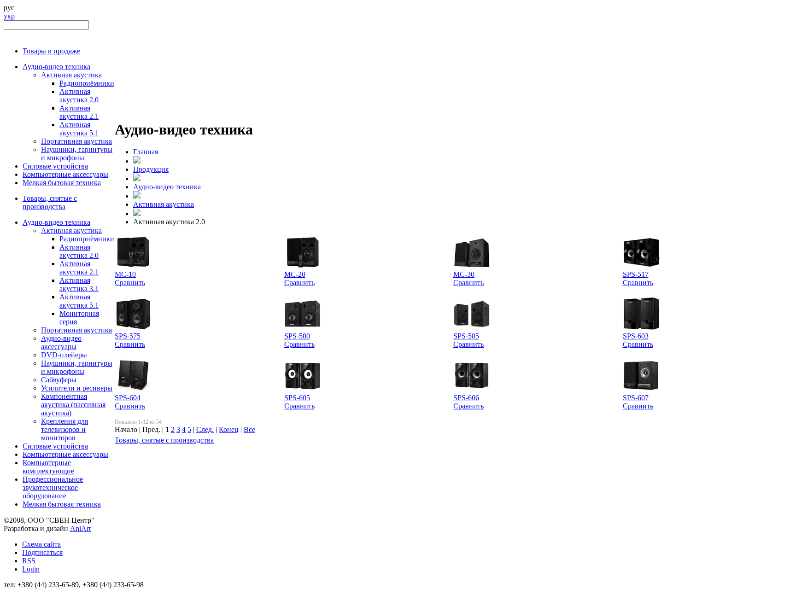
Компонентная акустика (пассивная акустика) (73, 404)
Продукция (151, 169)
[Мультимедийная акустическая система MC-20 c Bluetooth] (302, 268)
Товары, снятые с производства (50, 202)
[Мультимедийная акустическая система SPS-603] (641, 329)
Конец (229, 429)
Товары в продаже (51, 51)
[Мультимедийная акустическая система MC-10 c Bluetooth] (133, 268)
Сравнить (130, 282)
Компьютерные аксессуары (65, 174)
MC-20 (294, 274)
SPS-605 (297, 398)
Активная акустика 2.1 (79, 112)
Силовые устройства (55, 166)
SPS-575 (127, 336)
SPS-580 (297, 336)
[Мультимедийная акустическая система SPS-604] (133, 391)
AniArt (80, 528)
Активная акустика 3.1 (79, 284)
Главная (145, 152)
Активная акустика (71, 75)
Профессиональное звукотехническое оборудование (53, 487)
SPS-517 (636, 274)
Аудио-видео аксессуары (61, 342)
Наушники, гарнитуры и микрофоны (76, 154)
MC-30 (463, 274)
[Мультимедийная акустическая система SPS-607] (641, 391)
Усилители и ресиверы (76, 388)
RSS (28, 561)
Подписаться (42, 552)
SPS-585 (466, 336)
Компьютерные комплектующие (48, 467)
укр (9, 16)
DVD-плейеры (64, 355)
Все (249, 429)
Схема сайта (41, 544)
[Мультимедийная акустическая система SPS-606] (471, 391)
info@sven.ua (24, 593)
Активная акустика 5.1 (79, 129)
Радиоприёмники (86, 83)
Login (31, 569)
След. (205, 429)
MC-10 (125, 274)
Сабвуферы (58, 380)
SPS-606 (466, 398)
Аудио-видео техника (56, 66)
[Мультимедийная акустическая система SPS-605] (302, 391)
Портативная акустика (76, 141)
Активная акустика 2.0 (79, 96)
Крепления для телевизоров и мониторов (64, 429)
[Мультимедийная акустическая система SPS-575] (133, 329)
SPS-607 (636, 398)
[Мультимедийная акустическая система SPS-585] (471, 329)
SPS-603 (636, 336)
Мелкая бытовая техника (62, 183)
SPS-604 (127, 398)
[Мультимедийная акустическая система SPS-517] (641, 268)
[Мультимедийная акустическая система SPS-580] (302, 329)
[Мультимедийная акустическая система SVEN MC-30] (471, 268)
